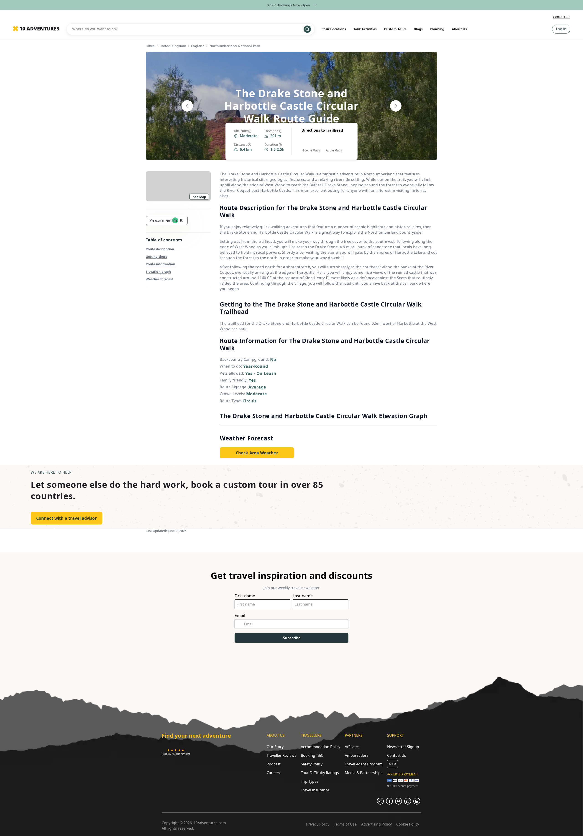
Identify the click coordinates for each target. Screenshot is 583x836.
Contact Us (396, 755)
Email (240, 615)
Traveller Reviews (281, 755)
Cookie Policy (407, 824)
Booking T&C (312, 755)
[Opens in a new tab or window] (380, 801)
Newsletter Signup (403, 746)
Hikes (150, 46)
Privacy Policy (317, 824)
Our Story (275, 746)
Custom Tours (395, 29)
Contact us (561, 17)
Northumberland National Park (235, 46)
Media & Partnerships (363, 772)
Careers (273, 772)
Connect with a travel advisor (66, 518)
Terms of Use (345, 824)
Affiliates (352, 746)
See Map (199, 197)
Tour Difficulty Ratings (320, 772)
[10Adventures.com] (36, 29)
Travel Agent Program (364, 764)
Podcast (274, 764)
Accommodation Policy (320, 746)
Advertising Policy (376, 824)
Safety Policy (311, 764)
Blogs (418, 29)
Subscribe (291, 637)
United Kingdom (172, 46)
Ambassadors (356, 755)
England (198, 46)
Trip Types (309, 781)
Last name (303, 595)
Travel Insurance (315, 790)
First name (245, 595)
